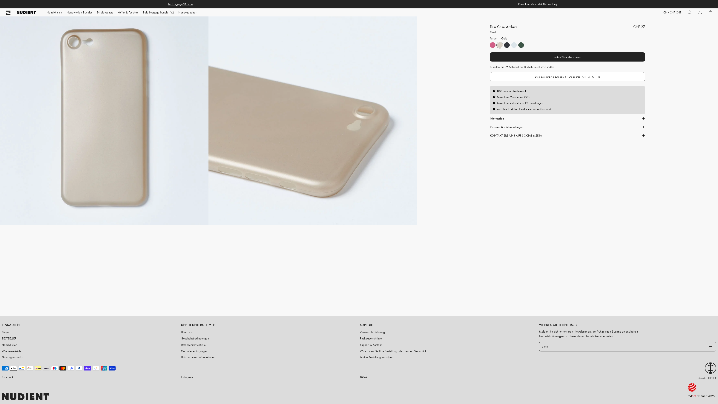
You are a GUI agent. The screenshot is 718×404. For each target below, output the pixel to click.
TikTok (363, 377)
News (5, 332)
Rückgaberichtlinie (371, 338)
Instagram (187, 377)
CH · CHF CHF (672, 12)
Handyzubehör (187, 12)
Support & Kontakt (370, 345)
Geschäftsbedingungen (195, 338)
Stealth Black (507, 45)
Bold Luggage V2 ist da (180, 4)
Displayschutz (105, 12)
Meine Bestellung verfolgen (376, 357)
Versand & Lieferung (372, 332)
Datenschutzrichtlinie (193, 345)
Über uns (186, 332)
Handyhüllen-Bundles (80, 12)
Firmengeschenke (12, 357)
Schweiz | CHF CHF (707, 378)
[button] (8, 12)
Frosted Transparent (514, 45)
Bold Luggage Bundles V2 (158, 12)
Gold (500, 45)
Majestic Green (521, 45)
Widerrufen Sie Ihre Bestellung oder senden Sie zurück (393, 351)
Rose (492, 45)
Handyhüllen (54, 12)
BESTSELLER (9, 338)
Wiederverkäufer (12, 351)
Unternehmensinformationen (198, 357)
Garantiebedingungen (194, 351)
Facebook (8, 377)
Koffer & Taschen (128, 12)
